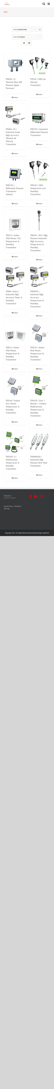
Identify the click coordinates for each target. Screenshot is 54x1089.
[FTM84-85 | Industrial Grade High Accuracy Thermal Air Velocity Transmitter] (15, 114)
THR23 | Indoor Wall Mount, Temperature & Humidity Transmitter (12, 353)
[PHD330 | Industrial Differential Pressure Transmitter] (39, 114)
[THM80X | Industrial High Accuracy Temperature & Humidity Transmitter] (39, 276)
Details (15, 97)
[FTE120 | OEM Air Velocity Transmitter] (39, 64)
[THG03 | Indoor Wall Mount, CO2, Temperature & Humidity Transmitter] (15, 220)
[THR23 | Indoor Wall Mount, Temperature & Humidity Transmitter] (15, 333)
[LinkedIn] (36, 496)
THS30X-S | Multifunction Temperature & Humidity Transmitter (12, 462)
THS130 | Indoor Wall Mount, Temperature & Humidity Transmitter (37, 353)
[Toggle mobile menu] (49, 4)
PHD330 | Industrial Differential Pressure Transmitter (39, 132)
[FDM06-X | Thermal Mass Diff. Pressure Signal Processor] (15, 64)
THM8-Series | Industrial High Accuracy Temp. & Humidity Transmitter (14, 297)
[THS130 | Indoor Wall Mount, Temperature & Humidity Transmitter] (39, 333)
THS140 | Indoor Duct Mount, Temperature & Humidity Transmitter (13, 406)
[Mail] (41, 496)
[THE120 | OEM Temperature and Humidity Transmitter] (39, 170)
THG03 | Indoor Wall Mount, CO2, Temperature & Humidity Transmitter (13, 241)
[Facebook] (30, 496)
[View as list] (29, 43)
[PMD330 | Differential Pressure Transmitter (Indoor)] (15, 170)
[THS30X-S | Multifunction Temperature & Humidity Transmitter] (15, 442)
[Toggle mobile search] (44, 4)
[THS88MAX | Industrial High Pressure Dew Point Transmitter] (39, 442)
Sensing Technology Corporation (39, 533)
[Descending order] (40, 29)
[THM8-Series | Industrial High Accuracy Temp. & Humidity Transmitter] (15, 276)
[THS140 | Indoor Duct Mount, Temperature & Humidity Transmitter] (15, 386)
